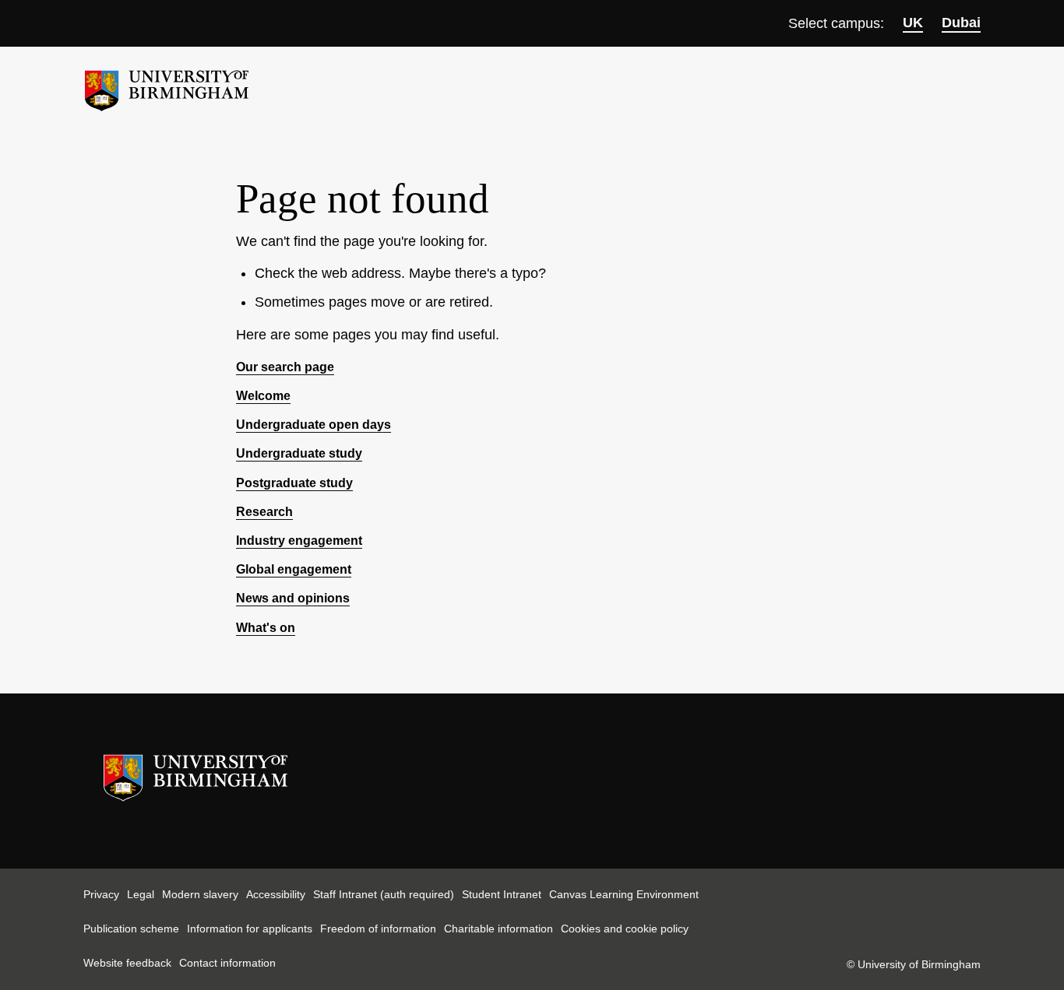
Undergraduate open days (313, 424)
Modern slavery (200, 894)
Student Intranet (501, 894)
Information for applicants (249, 928)
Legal (140, 894)
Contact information (227, 963)
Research (264, 511)
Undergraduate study (299, 453)
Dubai (961, 22)
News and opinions (293, 598)
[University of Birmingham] (166, 84)
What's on (265, 627)
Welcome (263, 395)
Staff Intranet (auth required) (383, 894)
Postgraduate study (294, 483)
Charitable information (498, 928)
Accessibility (275, 894)
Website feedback (127, 963)
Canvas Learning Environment (624, 894)
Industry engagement (299, 540)
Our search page (285, 367)
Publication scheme (131, 928)
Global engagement (293, 569)
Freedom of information (378, 928)
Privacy (101, 894)
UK (913, 22)
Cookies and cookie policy (625, 928)
